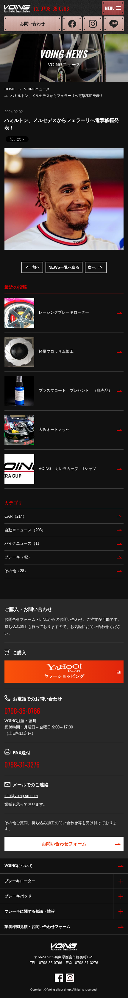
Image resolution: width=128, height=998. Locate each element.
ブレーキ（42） (18, 557)
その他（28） (16, 571)
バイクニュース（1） (22, 543)
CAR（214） (15, 516)
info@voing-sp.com (21, 795)
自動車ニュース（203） (25, 530)
